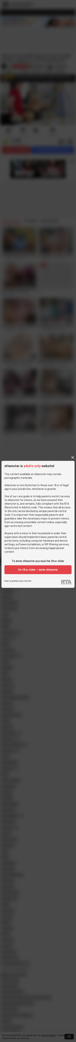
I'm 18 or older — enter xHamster (38, 569)
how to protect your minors (17, 581)
